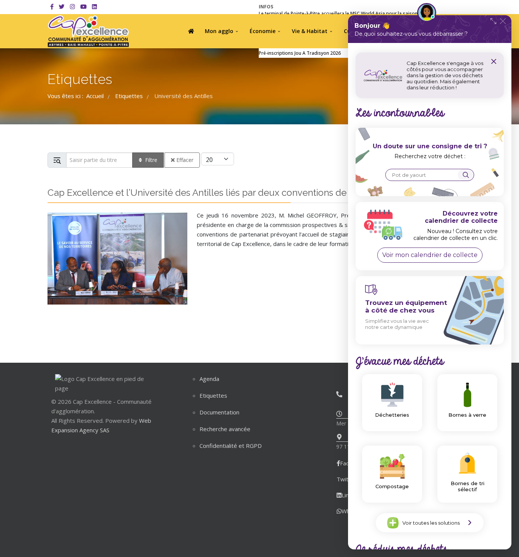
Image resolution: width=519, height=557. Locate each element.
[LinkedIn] (94, 6)
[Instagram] (72, 6)
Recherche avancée (224, 429)
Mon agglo (219, 31)
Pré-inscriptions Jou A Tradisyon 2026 (300, 53)
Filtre (151, 159)
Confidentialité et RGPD (230, 445)
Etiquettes (213, 395)
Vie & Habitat (310, 31)
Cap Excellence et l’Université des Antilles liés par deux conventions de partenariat (221, 192)
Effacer (184, 159)
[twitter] (62, 6)
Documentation (219, 412)
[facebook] (52, 6)
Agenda (209, 378)
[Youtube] (83, 6)
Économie (262, 31)
